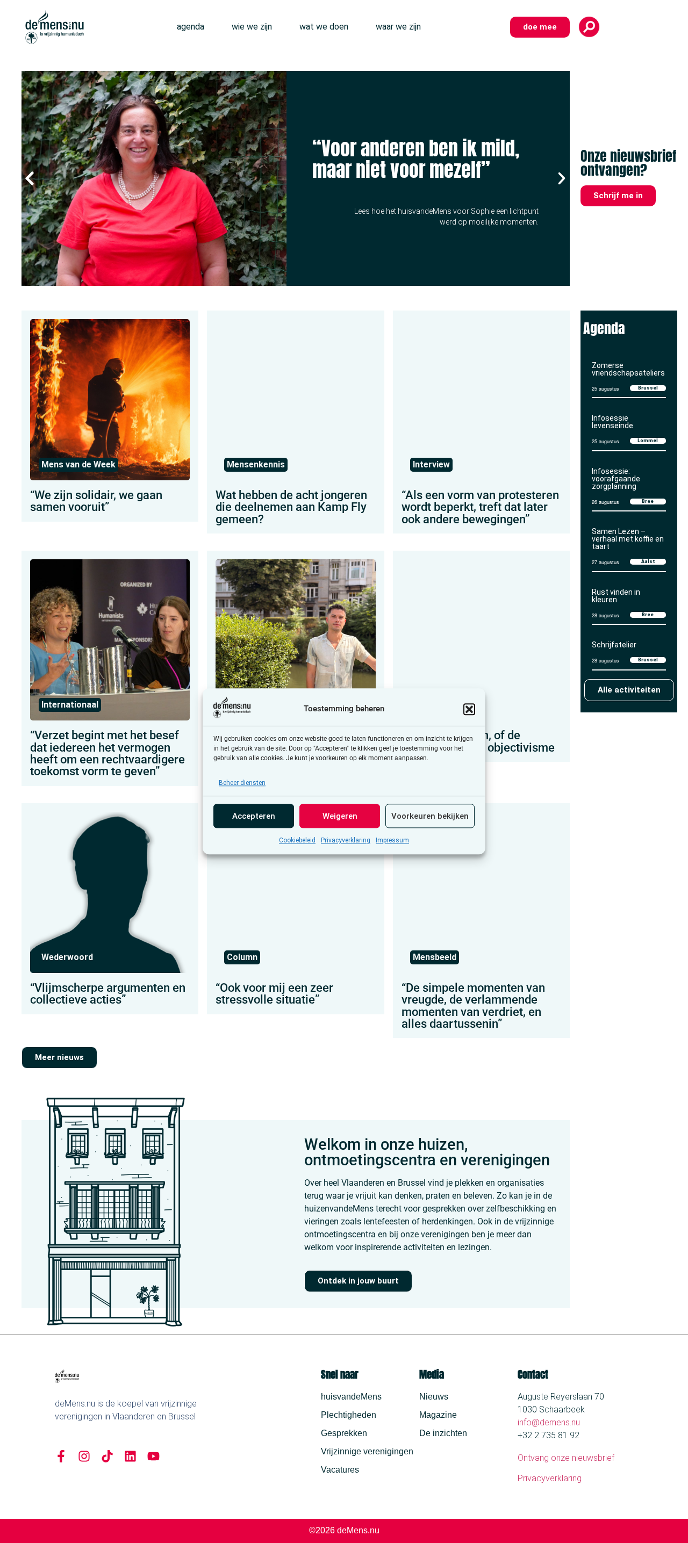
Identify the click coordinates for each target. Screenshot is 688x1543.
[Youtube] (153, 1456)
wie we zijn (252, 26)
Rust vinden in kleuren (616, 596)
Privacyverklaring (345, 841)
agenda (190, 26)
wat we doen (323, 26)
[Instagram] (84, 1456)
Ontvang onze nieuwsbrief (566, 1458)
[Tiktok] (107, 1456)
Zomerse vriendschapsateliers (628, 369)
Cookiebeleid (297, 841)
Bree (648, 501)
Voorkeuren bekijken (430, 816)
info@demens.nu (549, 1422)
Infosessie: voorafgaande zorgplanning (616, 479)
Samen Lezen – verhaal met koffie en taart (628, 539)
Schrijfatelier (614, 644)
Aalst (648, 561)
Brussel (648, 388)
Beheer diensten (242, 783)
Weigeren (339, 816)
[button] (469, 709)
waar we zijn (398, 26)
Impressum (392, 841)
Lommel (647, 440)
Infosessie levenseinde (612, 422)
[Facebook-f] (61, 1456)
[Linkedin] (130, 1456)
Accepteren (253, 816)
